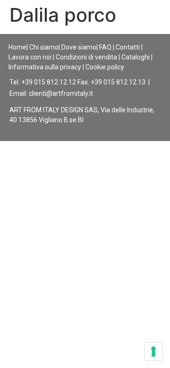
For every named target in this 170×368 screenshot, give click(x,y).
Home (17, 47)
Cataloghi (135, 57)
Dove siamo (78, 47)
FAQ (105, 47)
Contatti (128, 47)
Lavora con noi (29, 57)
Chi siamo (44, 47)
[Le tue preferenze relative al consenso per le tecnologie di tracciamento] (153, 351)
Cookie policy (104, 67)
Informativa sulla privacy (44, 67)
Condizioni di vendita (86, 57)
